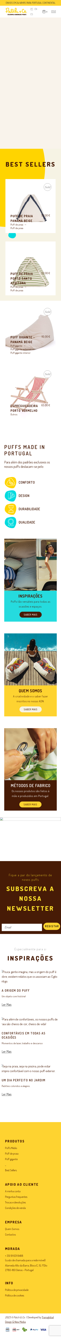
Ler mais (30, 208)
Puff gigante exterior (21, 349)
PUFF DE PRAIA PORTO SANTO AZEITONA (22, 278)
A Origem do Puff (16, 990)
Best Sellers (11, 1170)
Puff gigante (16, 345)
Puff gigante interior (20, 353)
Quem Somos (12, 1229)
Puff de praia (17, 224)
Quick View (17, 186)
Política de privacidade (16, 1290)
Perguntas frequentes (16, 1196)
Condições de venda (15, 1208)
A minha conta (13, 1191)
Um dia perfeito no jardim (23, 1080)
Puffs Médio (11, 1148)
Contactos (10, 1234)
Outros (14, 414)
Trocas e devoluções (15, 1202)
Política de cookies (14, 1295)
